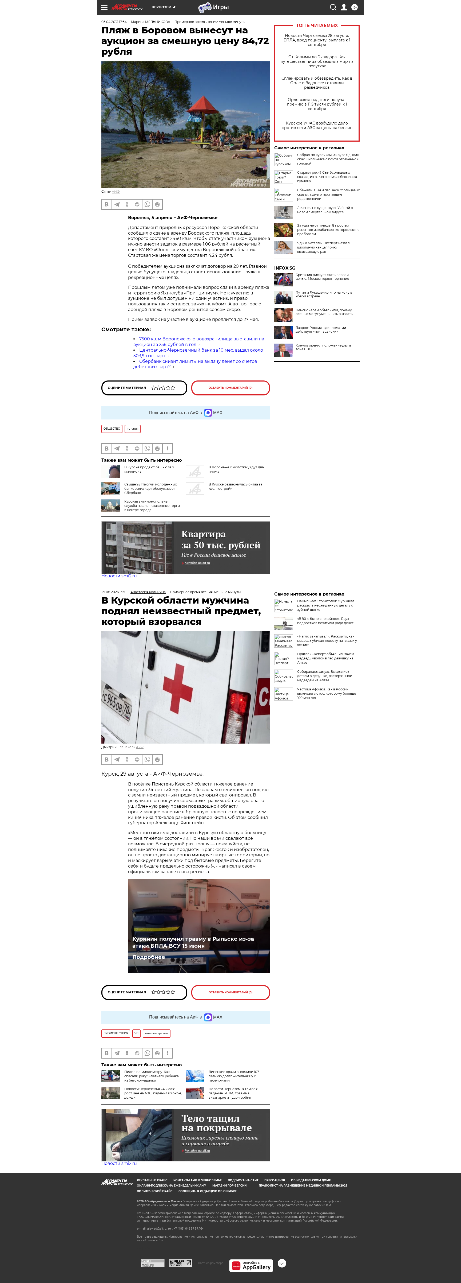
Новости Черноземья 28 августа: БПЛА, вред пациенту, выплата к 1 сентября (317, 40)
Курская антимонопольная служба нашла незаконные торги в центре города (152, 505)
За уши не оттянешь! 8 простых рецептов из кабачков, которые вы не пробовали (328, 229)
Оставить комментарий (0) (231, 388)
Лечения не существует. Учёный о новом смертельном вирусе (325, 210)
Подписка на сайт (243, 1180)
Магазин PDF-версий (229, 1185)
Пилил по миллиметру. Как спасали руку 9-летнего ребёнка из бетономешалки (151, 1076)
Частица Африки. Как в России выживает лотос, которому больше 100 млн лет (326, 693)
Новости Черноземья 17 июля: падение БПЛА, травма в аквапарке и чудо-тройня (233, 1093)
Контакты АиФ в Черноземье (197, 1180)
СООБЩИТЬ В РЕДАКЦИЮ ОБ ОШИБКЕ (207, 1191)
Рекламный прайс (152, 1180)
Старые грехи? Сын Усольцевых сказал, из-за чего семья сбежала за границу (327, 176)
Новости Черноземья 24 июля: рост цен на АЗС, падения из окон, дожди (153, 1093)
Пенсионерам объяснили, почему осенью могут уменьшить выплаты (324, 312)
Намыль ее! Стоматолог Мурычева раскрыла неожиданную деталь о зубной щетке (326, 605)
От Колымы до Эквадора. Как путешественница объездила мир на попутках (317, 61)
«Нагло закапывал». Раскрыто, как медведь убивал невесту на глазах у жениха (327, 640)
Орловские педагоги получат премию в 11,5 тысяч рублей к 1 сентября (317, 104)
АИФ (116, 192)
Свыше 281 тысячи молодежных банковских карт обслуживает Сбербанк (150, 488)
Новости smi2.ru (119, 575)
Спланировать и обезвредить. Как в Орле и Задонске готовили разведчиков (316, 83)
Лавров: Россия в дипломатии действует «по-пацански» (321, 329)
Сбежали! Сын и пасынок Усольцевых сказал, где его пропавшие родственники (328, 194)
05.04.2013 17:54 (114, 22)
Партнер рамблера (210, 1263)
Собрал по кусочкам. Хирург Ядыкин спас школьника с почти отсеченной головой (328, 159)
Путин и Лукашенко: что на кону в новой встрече (324, 294)
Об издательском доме (311, 1180)
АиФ (140, 747)
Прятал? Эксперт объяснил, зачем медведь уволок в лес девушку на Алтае (325, 658)
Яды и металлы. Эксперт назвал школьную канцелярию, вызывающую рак (323, 247)
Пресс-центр (274, 1180)
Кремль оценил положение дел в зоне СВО (323, 347)
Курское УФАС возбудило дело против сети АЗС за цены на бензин (317, 125)
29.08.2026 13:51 (113, 592)
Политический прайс (154, 1191)
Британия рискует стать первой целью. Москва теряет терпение (322, 277)
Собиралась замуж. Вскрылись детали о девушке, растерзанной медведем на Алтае (324, 676)
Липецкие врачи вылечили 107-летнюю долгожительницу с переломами (234, 1076)
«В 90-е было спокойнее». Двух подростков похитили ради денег (325, 621)
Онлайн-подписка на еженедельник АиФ (171, 1185)
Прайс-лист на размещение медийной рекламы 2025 (303, 1185)
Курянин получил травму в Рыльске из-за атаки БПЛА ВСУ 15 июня (193, 942)
